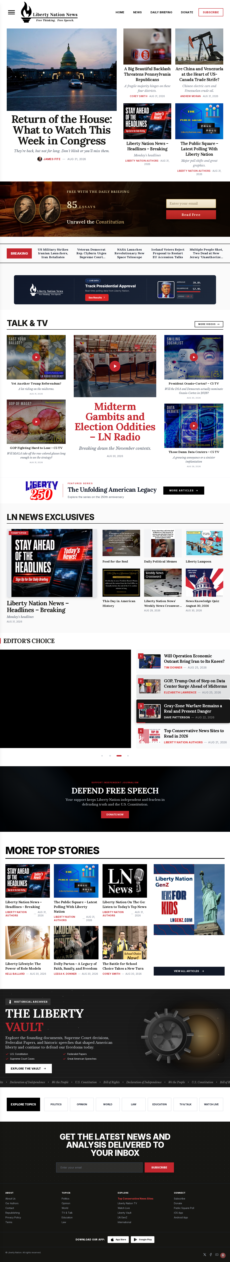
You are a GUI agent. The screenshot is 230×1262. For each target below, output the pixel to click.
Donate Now (115, 814)
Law (64, 1222)
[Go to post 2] (110, 755)
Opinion (66, 1203)
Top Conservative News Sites (135, 1198)
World (65, 1208)
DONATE (187, 12)
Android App (181, 1217)
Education (67, 1217)
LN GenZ (122, 1217)
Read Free (191, 214)
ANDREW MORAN (190, 96)
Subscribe (159, 1167)
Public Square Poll (184, 1208)
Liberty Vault (124, 1212)
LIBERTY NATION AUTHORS (142, 160)
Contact (9, 1208)
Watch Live (124, 1208)
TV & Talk (67, 1212)
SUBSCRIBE (211, 12)
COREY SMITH (138, 96)
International (124, 1222)
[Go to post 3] (118, 755)
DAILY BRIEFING (161, 12)
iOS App (178, 1212)
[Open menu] (11, 12)
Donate (178, 1203)
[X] (204, 1254)
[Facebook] (210, 1254)
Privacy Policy (13, 1217)
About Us (10, 1198)
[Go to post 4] (127, 755)
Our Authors (12, 1203)
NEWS (137, 12)
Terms (8, 1222)
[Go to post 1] (102, 755)
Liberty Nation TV (127, 1203)
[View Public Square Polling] (115, 289)
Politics (65, 1198)
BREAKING (19, 253)
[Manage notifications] (223, 1255)
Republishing (12, 1212)
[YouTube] (217, 1254)
